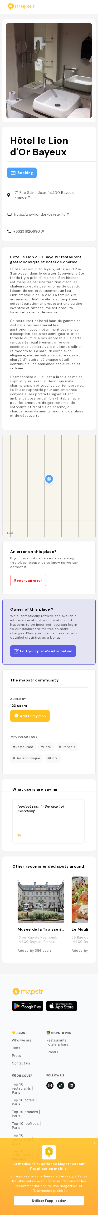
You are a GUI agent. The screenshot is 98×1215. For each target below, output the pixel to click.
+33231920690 (27, 231)
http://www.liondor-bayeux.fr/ (40, 214)
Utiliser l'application (49, 1200)
